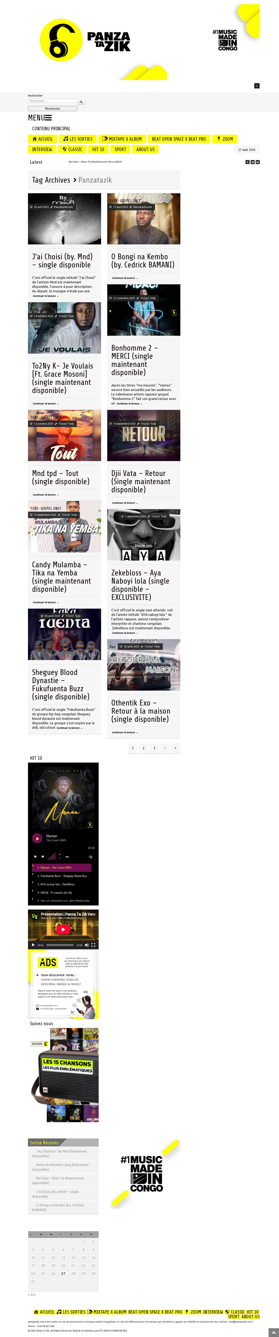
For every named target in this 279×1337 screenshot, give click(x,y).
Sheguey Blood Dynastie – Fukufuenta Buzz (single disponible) (60, 684)
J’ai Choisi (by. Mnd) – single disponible (62, 260)
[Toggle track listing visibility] (90, 856)
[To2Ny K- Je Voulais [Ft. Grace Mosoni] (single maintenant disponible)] (64, 328)
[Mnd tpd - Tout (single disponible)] (64, 435)
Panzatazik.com (63, 207)
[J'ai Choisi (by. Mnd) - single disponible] (64, 219)
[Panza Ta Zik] (144, 42)
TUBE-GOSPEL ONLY (45, 200)
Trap (113, 516)
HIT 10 (98, 149)
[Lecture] (33, 945)
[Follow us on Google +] (257, 85)
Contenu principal (51, 128)
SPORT (120, 149)
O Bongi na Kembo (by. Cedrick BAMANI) (142, 260)
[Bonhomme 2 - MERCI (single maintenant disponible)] (143, 310)
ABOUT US (145, 149)
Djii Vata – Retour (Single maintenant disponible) (140, 481)
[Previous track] (35, 856)
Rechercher (35, 95)
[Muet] (87, 945)
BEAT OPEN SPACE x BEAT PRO (179, 139)
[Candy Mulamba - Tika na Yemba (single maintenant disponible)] (64, 526)
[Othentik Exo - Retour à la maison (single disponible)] (143, 665)
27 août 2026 (247, 150)
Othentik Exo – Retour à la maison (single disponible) (140, 711)
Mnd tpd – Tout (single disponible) (60, 477)
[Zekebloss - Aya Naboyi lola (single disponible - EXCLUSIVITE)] (143, 535)
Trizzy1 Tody (147, 298)
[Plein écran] (93, 945)
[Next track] (42, 856)
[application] (63, 929)
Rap (33, 616)
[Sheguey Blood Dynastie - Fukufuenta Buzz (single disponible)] (64, 634)
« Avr (32, 1294)
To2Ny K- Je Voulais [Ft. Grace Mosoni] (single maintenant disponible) (62, 378)
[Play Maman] (37, 838)
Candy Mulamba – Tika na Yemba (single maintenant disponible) (61, 577)
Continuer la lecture (46, 296)
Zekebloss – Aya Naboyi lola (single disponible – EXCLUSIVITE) (140, 585)
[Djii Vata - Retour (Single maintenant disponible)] (143, 435)
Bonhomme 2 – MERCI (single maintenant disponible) (134, 360)
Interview (42, 149)
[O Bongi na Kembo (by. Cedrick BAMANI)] (143, 219)
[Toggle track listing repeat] (67, 856)
